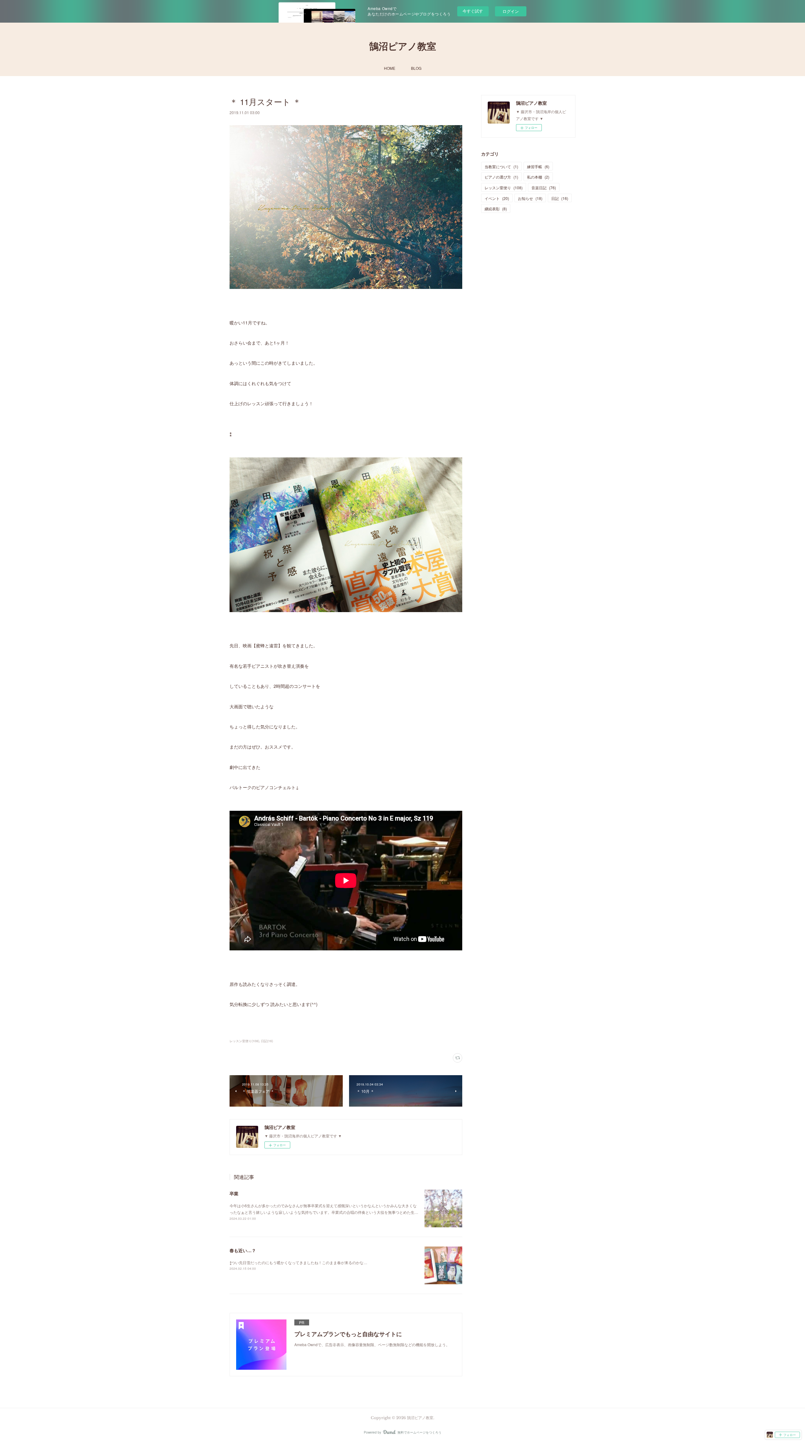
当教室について (501, 166)
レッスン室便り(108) (244, 1041)
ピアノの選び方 (501, 177)
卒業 (234, 1193)
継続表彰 (496, 208)
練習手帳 (538, 166)
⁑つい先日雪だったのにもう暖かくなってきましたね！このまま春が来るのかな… (298, 1262)
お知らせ (530, 198)
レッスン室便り (504, 187)
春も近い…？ (243, 1250)
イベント (497, 198)
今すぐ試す (473, 11)
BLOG (416, 68)
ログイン (510, 11)
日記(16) (267, 1041)
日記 (559, 198)
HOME (389, 68)
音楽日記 (543, 187)
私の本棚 (538, 177)
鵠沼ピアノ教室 (402, 46)
